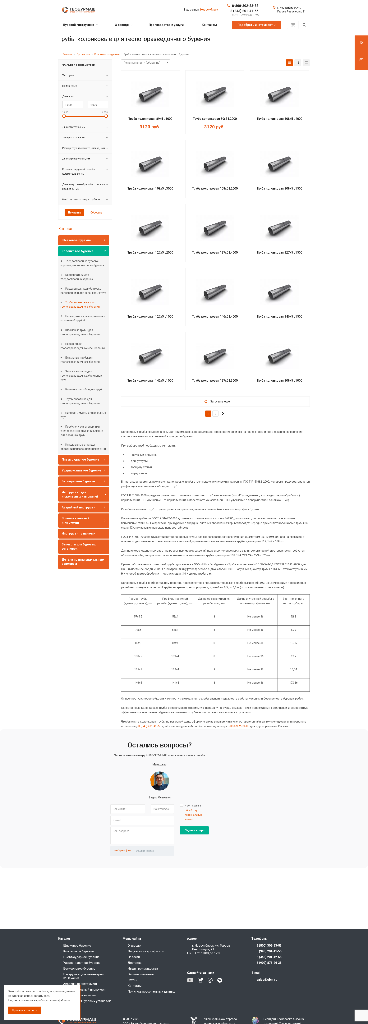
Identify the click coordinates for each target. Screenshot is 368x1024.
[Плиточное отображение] (289, 62)
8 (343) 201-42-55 (269, 957)
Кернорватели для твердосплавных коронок (77, 277)
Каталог (65, 228)
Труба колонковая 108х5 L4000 (279, 119)
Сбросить (96, 212)
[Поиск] (304, 25)
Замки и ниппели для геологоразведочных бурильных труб (81, 375)
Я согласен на (193, 812)
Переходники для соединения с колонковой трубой (83, 318)
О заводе (122, 25)
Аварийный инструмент (79, 507)
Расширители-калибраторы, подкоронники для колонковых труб (83, 290)
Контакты (209, 25)
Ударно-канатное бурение (81, 470)
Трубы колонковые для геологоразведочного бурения (80, 304)
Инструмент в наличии (78, 533)
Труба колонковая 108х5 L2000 (215, 188)
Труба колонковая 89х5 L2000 (215, 119)
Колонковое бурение (77, 251)
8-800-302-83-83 (245, 6)
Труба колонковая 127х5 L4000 (215, 252)
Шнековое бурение (76, 240)
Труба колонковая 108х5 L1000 (279, 380)
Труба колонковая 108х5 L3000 (150, 188)
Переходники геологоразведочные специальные (83, 346)
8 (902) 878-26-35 (269, 963)
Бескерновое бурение (78, 481)
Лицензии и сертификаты (146, 951)
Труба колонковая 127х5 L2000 (150, 252)
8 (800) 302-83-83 (269, 945)
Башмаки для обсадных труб (83, 389)
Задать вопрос (195, 830)
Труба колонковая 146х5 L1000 (150, 380)
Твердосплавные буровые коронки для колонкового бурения (82, 263)
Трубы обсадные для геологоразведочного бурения (80, 401)
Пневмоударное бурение (80, 459)
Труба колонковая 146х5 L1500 (279, 316)
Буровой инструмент (79, 25)
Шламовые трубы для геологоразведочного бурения (80, 332)
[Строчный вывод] (297, 62)
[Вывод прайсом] (306, 62)
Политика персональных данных (151, 991)
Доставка (134, 963)
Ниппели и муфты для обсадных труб (83, 415)
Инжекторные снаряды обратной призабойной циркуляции (83, 446)
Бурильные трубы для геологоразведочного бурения (80, 359)
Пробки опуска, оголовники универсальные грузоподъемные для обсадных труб (82, 431)
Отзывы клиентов (141, 974)
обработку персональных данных (193, 815)
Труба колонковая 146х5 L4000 (215, 316)
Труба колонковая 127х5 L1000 (150, 316)
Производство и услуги (166, 25)
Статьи (132, 980)
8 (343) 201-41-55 (244, 11)
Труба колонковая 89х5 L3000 (150, 119)
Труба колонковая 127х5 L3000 (215, 380)
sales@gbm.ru (266, 979)
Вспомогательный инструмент (85, 989)
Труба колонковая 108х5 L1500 (279, 188)
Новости (134, 957)
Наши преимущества (143, 968)
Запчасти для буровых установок (87, 1001)
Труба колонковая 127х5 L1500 (279, 252)
